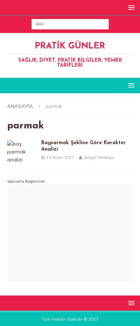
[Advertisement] (70, 233)
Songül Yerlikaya (99, 157)
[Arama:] (70, 23)
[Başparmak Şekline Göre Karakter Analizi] (21, 152)
